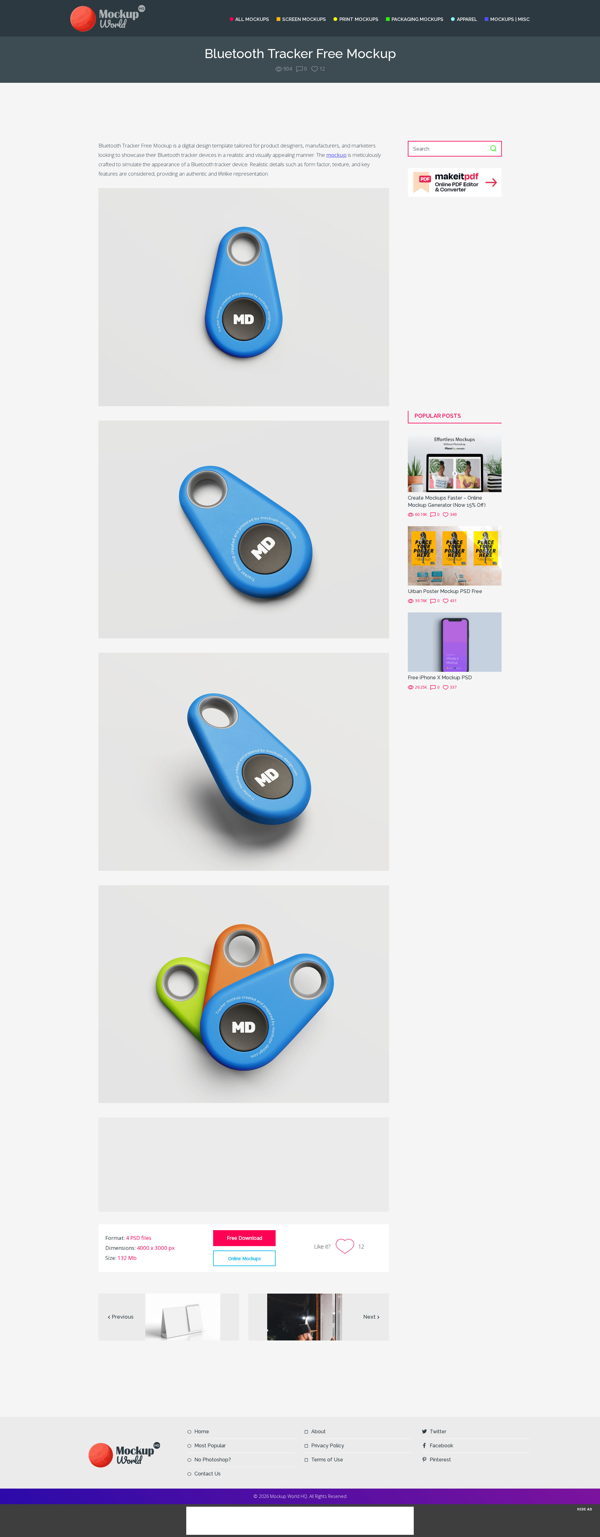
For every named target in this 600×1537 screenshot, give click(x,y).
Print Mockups (358, 19)
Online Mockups (244, 1258)
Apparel (467, 19)
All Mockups (252, 19)
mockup (336, 154)
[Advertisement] (300, 112)
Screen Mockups (304, 19)
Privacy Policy (327, 1446)
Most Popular (210, 1446)
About (318, 1432)
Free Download (244, 1238)
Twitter (438, 1432)
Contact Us (207, 1474)
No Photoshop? (212, 1460)
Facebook (441, 1446)
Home (201, 1432)
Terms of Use (327, 1460)
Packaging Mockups (417, 19)
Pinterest (440, 1460)
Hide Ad (584, 1509)
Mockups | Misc (510, 19)
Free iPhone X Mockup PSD (440, 678)
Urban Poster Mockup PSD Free (445, 591)
